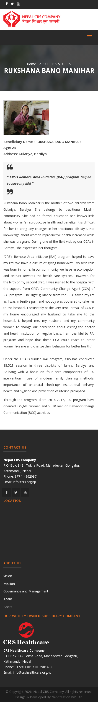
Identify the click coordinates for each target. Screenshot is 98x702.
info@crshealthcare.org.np (32, 672)
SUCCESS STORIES (57, 64)
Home (31, 64)
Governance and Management (25, 591)
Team (7, 599)
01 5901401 (23, 667)
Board (8, 607)
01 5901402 (43, 667)
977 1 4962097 (25, 476)
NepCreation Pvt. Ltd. (67, 697)
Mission (9, 583)
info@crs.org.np (24, 482)
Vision (7, 576)
